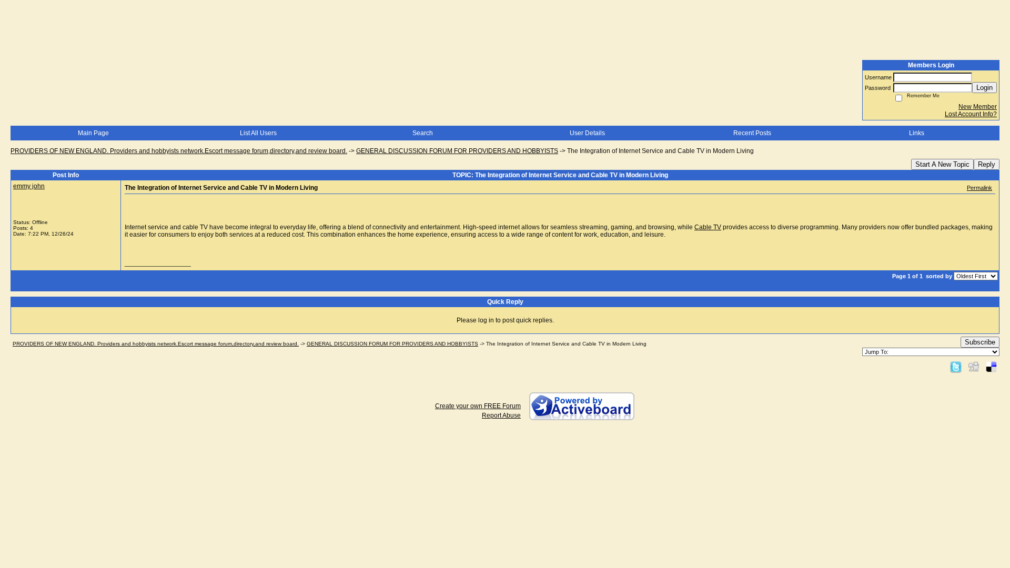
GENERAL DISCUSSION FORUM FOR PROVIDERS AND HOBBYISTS (457, 151)
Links (916, 133)
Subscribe (980, 342)
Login (984, 88)
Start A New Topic (942, 164)
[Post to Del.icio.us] (991, 366)
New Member (977, 106)
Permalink (979, 188)
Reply (986, 164)
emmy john (29, 186)
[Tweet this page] (955, 366)
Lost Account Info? (971, 114)
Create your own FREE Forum (478, 406)
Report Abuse (501, 415)
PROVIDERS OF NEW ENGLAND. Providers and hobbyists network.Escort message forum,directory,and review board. (179, 151)
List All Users (258, 133)
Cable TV (707, 227)
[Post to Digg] (974, 366)
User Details (587, 133)
